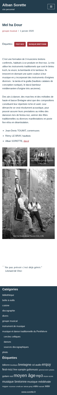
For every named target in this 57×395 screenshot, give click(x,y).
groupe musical (9, 31)
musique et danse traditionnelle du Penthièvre (24, 331)
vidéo (35, 386)
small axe (19, 386)
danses (7, 341)
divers (5, 315)
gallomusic (32, 369)
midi (11, 376)
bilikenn (6, 365)
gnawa (51, 370)
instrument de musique (13, 326)
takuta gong (28, 386)
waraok (41, 386)
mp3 (39, 376)
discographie (8, 310)
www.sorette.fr (28, 392)
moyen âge (24, 375)
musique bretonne (37, 44)
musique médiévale (39, 381)
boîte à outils (8, 300)
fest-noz (20, 44)
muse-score (48, 376)
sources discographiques (16, 347)
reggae (5, 386)
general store (44, 370)
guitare (5, 376)
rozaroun (12, 386)
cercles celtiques (12, 336)
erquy (46, 364)
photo (5, 352)
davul (26, 141)
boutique (14, 365)
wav (47, 386)
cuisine (5, 305)
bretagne (24, 364)
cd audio (36, 364)
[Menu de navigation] (51, 6)
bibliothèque (8, 295)
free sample (19, 369)
